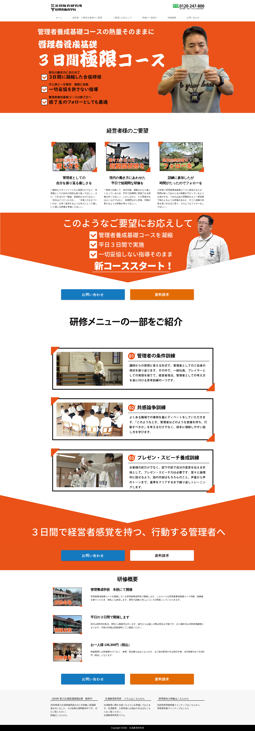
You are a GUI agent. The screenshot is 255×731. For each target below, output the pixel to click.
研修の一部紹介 (149, 18)
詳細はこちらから (58, 715)
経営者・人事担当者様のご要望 (87, 18)
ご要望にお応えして (122, 18)
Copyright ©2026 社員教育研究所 (127, 728)
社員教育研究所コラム (114, 715)
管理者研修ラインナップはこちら (173, 708)
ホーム (59, 18)
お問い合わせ (193, 18)
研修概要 (172, 18)
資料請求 (162, 294)
